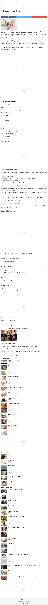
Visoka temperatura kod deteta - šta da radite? (18, 382)
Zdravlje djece (8, 8)
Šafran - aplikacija (12, 500)
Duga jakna (10, 481)
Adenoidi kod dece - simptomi (14, 414)
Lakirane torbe (11, 495)
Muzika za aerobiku (12, 543)
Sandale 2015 (11, 460)
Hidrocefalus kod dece (13, 511)
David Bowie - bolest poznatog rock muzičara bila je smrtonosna (22, 565)
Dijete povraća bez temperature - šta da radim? (18, 554)
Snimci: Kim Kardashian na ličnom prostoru (17, 527)
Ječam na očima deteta (13, 403)
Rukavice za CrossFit (12, 532)
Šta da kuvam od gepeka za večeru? (16, 516)
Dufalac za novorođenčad (14, 392)
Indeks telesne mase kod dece (14, 360)
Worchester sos (11, 522)
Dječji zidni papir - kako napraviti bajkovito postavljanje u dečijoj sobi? (23, 576)
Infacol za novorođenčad (13, 376)
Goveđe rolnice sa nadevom (14, 505)
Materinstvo (3, 8)
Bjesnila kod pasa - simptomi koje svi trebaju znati (19, 454)
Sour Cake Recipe (12, 471)
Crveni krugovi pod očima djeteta (15, 420)
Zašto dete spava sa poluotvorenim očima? (17, 365)
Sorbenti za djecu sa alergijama (15, 409)
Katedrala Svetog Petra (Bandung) (15, 489)
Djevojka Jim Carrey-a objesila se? (15, 476)
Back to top (24, 599)
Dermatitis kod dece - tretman (15, 560)
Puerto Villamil (11, 465)
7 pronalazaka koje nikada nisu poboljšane (17, 549)
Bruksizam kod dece (12, 425)
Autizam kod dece (12, 398)
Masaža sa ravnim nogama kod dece (16, 371)
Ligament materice (12, 538)
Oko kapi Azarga (11, 570)
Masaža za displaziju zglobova (14, 430)
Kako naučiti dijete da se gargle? (15, 387)
